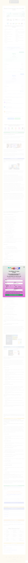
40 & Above (19, 286)
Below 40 (16, 286)
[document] (14, 281)
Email (6, 282)
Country (6, 288)
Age (14, 285)
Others (7, 286)
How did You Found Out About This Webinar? (18, 288)
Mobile (15, 282)
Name (6, 279)
